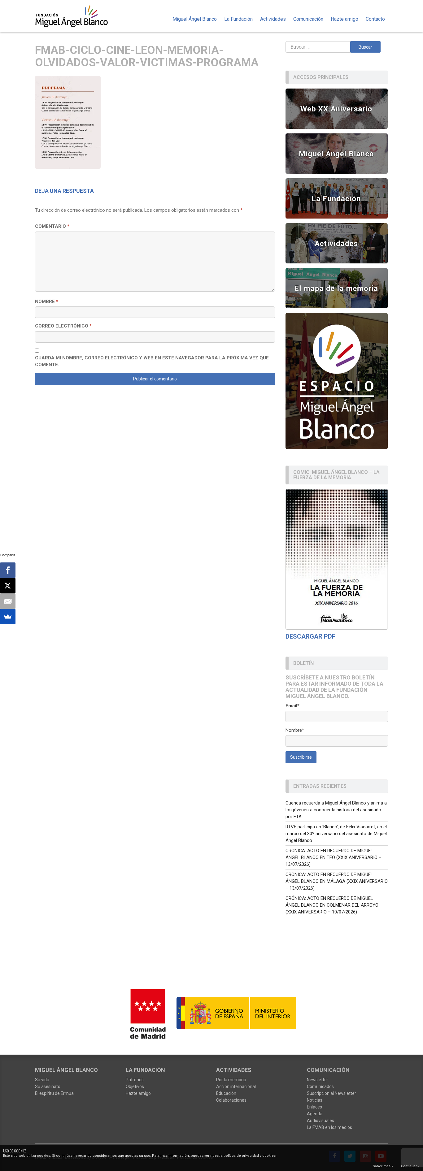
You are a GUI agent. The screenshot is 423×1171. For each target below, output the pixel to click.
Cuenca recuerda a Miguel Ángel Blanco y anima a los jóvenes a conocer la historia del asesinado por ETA (336, 809)
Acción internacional (236, 1086)
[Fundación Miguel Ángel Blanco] (75, 16)
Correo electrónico (63, 326)
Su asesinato (47, 1086)
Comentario (52, 226)
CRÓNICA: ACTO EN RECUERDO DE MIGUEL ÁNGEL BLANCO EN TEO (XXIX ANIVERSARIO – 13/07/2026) (334, 857)
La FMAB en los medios (329, 1127)
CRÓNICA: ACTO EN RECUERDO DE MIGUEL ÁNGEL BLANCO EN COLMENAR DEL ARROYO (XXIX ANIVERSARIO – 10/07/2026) (332, 905)
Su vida (42, 1079)
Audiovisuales (320, 1120)
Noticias (314, 1100)
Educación (226, 1093)
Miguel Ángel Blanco (194, 19)
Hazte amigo (344, 19)
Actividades (273, 19)
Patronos (135, 1079)
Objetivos (135, 1086)
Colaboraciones (231, 1100)
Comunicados (320, 1086)
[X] (7, 585)
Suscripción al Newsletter (331, 1093)
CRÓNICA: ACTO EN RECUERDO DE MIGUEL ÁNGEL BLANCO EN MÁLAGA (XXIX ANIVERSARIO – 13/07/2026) (337, 881)
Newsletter (317, 1079)
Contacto (375, 19)
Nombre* (295, 730)
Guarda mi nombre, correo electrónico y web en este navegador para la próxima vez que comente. (152, 361)
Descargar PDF (310, 636)
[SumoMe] (7, 616)
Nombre (46, 301)
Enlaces (314, 1106)
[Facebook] (7, 570)
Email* (292, 706)
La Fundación (238, 19)
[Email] (7, 601)
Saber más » (383, 1166)
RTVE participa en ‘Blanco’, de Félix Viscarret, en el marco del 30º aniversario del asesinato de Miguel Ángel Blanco (336, 833)
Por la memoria (231, 1079)
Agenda (314, 1113)
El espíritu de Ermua (54, 1093)
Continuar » (410, 1166)
